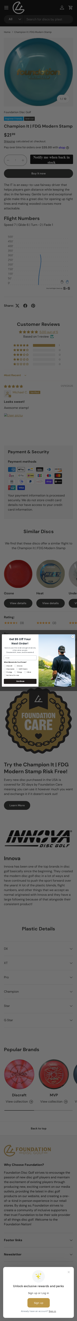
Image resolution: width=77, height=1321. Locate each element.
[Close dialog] (72, 636)
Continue (20, 681)
